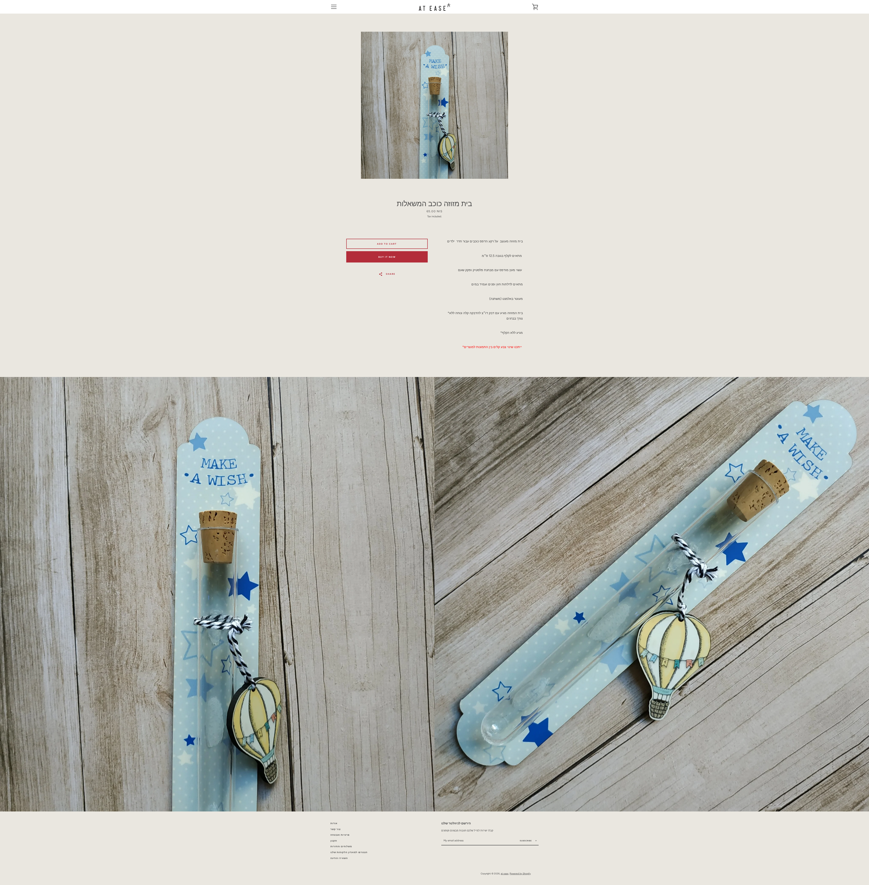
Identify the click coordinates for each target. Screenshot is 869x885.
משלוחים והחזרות (341, 846)
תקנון (333, 841)
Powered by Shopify (520, 873)
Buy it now (387, 257)
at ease (505, 873)
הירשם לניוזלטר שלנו (456, 823)
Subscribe (526, 841)
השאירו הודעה (339, 858)
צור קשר (335, 829)
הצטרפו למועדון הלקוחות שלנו (349, 852)
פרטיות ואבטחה (340, 835)
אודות (333, 823)
